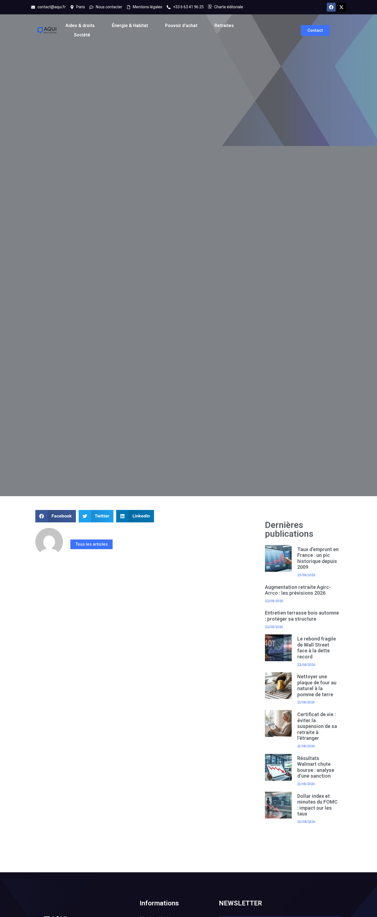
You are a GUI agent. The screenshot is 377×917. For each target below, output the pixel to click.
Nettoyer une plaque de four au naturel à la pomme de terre (316, 685)
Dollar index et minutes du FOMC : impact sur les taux (317, 805)
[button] (55, 516)
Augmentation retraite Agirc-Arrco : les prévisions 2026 (298, 590)
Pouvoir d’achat (181, 25)
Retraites (224, 25)
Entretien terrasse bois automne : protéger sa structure (302, 616)
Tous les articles (91, 544)
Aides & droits (80, 25)
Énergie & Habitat (130, 25)
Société (82, 35)
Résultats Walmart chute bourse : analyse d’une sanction (315, 767)
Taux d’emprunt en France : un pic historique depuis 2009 (318, 558)
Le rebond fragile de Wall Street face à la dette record (316, 648)
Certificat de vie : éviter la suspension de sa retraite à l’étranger (317, 726)
